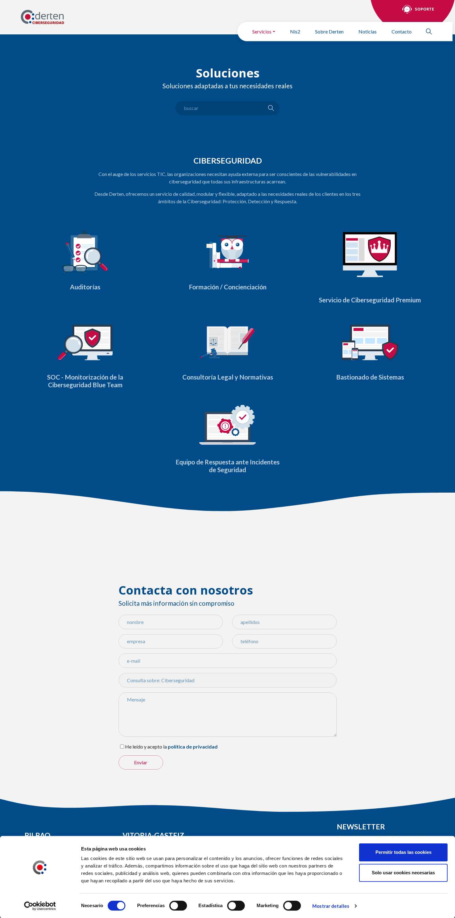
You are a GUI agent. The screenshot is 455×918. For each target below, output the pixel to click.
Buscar (431, 31)
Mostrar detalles (330, 906)
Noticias (367, 31)
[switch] (178, 906)
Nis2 (295, 31)
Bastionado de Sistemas (370, 377)
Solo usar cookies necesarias (403, 872)
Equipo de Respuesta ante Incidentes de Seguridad (228, 465)
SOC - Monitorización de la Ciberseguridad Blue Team (85, 381)
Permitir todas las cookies (403, 852)
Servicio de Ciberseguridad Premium (370, 300)
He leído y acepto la (146, 746)
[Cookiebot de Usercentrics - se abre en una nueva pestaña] (40, 906)
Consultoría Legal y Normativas (227, 377)
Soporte (424, 9)
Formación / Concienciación (227, 287)
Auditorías (85, 287)
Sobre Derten (329, 31)
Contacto (402, 31)
